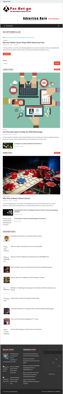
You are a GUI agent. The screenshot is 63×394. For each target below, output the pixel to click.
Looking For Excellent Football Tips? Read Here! (28, 143)
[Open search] (58, 26)
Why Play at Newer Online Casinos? (16, 198)
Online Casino (6, 196)
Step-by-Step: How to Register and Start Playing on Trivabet (31, 381)
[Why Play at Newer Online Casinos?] (31, 175)
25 (59, 366)
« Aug (49, 374)
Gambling (5, 40)
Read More (6, 54)
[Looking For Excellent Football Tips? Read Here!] (8, 143)
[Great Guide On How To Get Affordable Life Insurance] (8, 218)
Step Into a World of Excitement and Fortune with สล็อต (31, 360)
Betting (5, 129)
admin (16, 44)
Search (5, 60)
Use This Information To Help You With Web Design (22, 132)
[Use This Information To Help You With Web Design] (31, 100)
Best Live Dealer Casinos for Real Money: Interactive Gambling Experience (31, 374)
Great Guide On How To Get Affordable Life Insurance (30, 218)
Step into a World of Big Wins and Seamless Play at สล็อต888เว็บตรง (31, 367)
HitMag (58, 391)
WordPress (51, 391)
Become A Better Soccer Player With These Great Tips (23, 42)
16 (53, 362)
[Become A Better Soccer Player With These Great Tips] (31, 37)
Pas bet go (14, 391)
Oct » (53, 374)
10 (56, 359)
